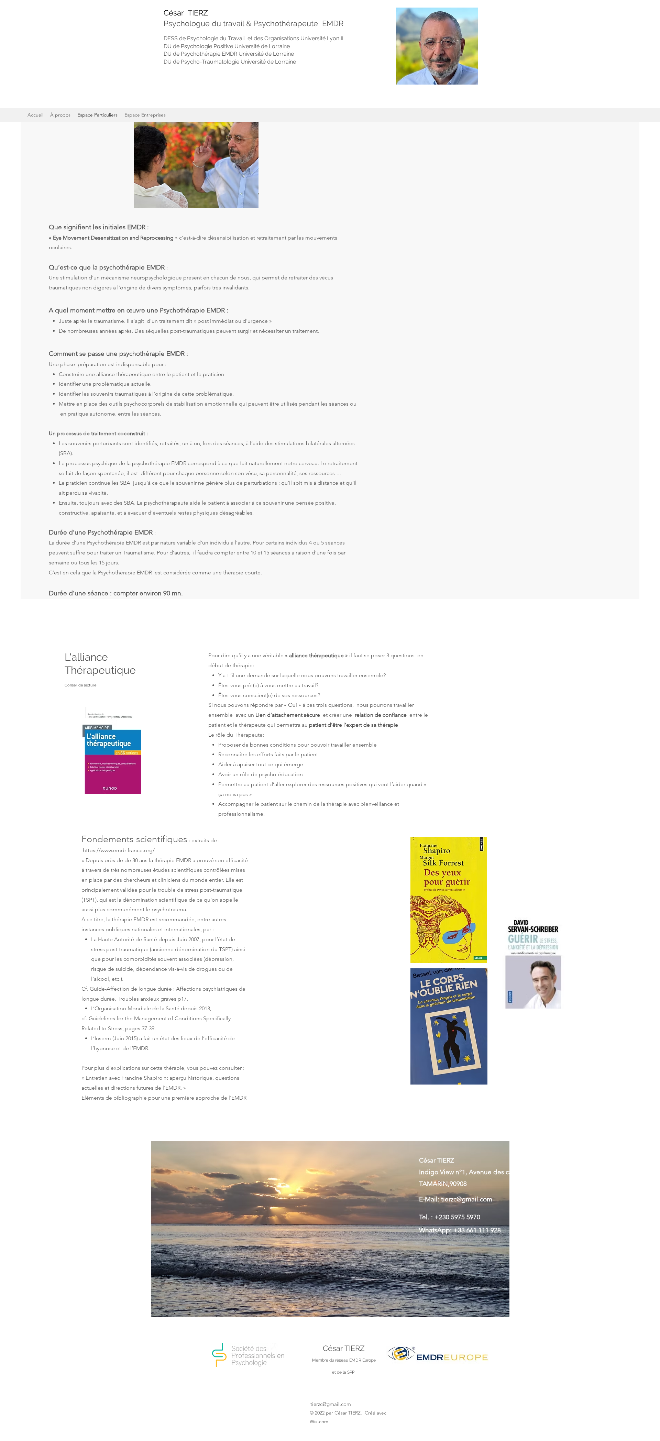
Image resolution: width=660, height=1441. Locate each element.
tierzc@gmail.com (466, 1199)
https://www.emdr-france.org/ (119, 850)
